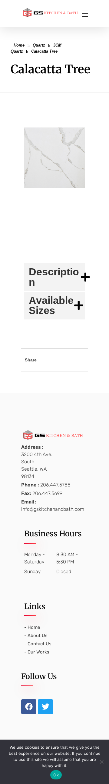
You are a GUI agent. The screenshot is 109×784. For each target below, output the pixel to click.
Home (19, 45)
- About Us (36, 635)
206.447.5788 (55, 485)
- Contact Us (37, 643)
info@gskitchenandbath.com (52, 509)
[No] (101, 762)
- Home (32, 627)
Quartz (39, 45)
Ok (56, 774)
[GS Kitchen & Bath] (54, 12)
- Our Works (36, 652)
